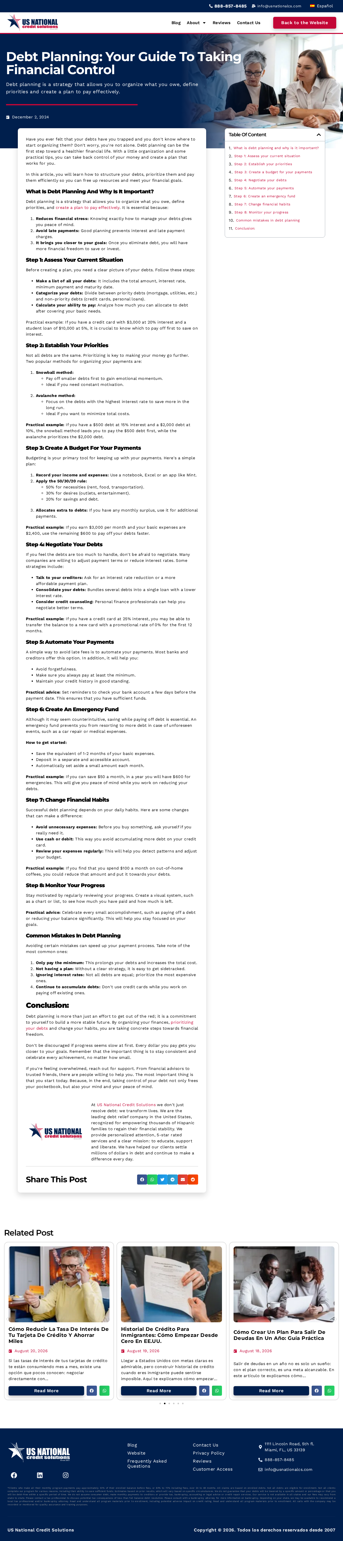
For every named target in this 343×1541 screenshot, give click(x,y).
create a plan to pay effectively (88, 207)
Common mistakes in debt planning (268, 220)
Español (324, 6)
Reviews (222, 22)
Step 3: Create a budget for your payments (273, 172)
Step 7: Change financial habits (262, 204)
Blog (176, 22)
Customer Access (213, 1469)
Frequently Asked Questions (147, 1464)
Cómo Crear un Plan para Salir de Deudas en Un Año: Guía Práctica (280, 1335)
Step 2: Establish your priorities (263, 164)
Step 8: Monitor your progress (262, 212)
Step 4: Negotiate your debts (260, 180)
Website (136, 1453)
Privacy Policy (208, 1453)
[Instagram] (65, 1475)
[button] (142, 1179)
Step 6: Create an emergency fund (265, 196)
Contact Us (249, 22)
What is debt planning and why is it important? (276, 148)
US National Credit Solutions (126, 1104)
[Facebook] (14, 1475)
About (193, 22)
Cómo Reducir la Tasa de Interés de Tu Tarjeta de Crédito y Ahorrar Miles (59, 1335)
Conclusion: (245, 228)
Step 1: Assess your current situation (267, 156)
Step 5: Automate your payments (264, 188)
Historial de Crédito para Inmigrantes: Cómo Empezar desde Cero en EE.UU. (169, 1335)
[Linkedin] (39, 1475)
